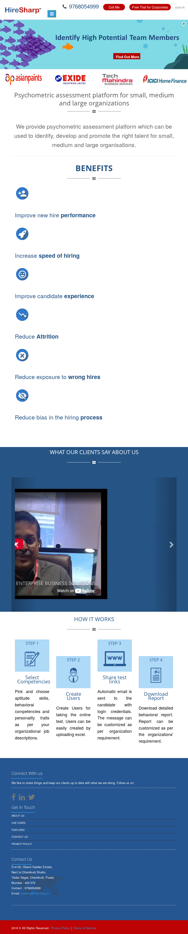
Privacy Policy (21, 844)
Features (18, 830)
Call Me (114, 7)
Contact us (19, 836)
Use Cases (18, 822)
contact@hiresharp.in (35, 893)
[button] (23, 544)
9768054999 (83, 6)
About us (17, 815)
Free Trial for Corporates (150, 7)
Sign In (180, 7)
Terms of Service (84, 928)
